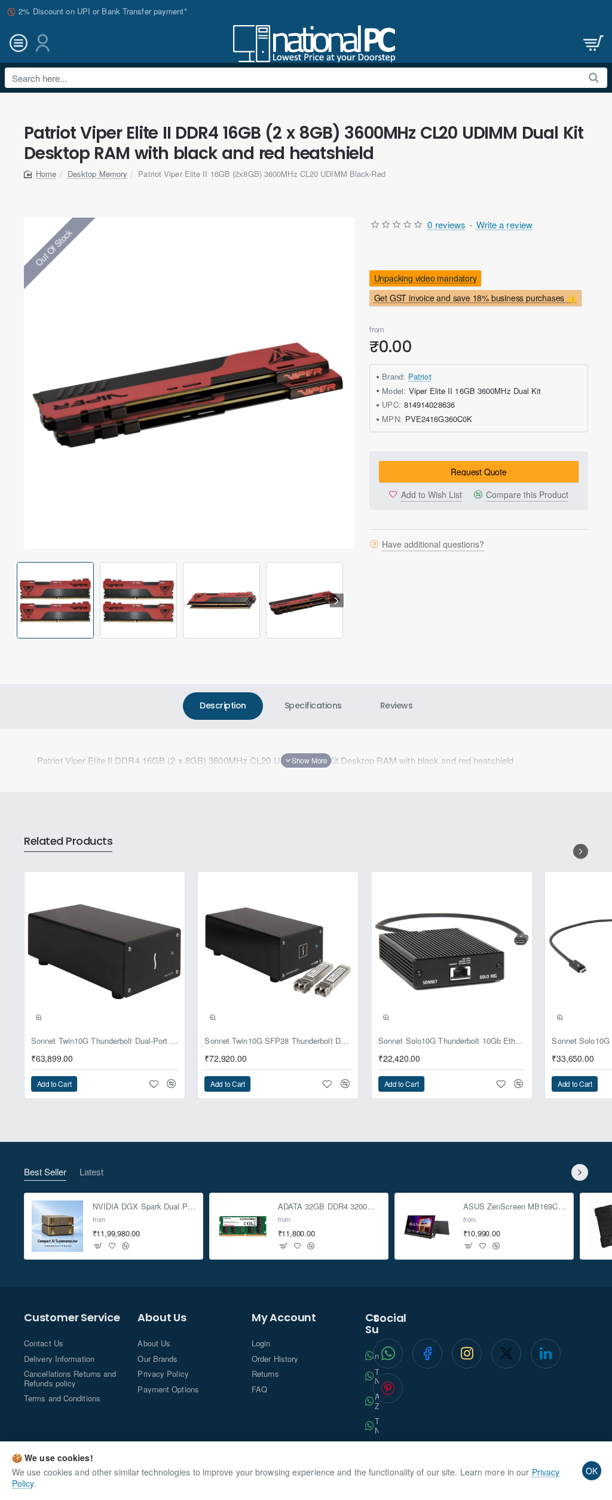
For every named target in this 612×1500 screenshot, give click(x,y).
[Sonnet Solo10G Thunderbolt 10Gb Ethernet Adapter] (452, 952)
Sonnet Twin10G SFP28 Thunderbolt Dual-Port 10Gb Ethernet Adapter (277, 1041)
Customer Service (72, 1318)
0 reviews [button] (446, 224)
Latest (91, 1172)
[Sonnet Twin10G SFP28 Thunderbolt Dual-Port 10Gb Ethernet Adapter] (278, 952)
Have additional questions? (433, 544)
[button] (19, 600)
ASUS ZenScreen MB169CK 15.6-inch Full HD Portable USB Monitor (515, 1207)
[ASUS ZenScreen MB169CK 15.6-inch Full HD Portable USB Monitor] (427, 1226)
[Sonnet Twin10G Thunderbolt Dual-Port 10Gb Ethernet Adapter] (104, 952)
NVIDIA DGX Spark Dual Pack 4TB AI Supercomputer (144, 1207)
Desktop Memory (97, 173)
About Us (161, 1318)
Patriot (420, 376)
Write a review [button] (504, 224)
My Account (284, 1318)
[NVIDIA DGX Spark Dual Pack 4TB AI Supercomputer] (57, 1226)
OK (592, 1471)
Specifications (313, 705)
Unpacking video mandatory (425, 278)
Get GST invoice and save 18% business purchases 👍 (475, 298)
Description (223, 705)
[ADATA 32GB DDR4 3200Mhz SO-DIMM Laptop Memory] (242, 1226)
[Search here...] (593, 78)
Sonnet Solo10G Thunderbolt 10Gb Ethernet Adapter (451, 1041)
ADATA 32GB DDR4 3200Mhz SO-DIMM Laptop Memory (329, 1207)
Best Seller (45, 1172)
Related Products (68, 841)
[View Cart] (592, 43)
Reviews (396, 705)
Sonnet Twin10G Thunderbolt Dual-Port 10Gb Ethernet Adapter (104, 1041)
